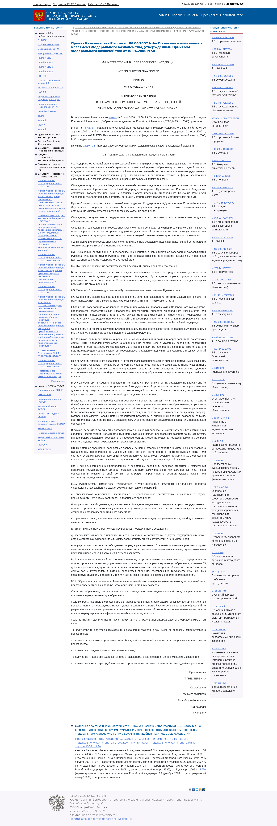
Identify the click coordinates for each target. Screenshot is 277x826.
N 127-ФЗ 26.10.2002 (221, 279)
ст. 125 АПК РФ (219, 683)
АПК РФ (42, 40)
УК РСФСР (43, 444)
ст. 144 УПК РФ (219, 572)
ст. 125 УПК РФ (219, 591)
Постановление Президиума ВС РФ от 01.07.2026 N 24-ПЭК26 (50, 363)
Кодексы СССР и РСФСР (51, 386)
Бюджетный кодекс (48, 44)
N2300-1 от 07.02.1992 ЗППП (225, 118)
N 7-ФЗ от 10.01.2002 (221, 160)
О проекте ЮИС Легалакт (69, 4)
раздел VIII (89, 145)
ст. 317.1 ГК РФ (218, 379)
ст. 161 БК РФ (218, 533)
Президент (209, 15)
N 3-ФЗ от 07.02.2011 (221, 176)
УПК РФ (42, 129)
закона (113, 117)
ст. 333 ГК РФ (218, 368)
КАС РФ (42, 92)
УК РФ (41, 124)
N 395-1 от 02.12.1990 (221, 349)
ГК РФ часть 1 (45, 58)
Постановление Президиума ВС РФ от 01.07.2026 (50, 183)
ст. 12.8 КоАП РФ (220, 487)
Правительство (231, 15)
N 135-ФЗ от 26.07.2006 (223, 203)
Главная (163, 15)
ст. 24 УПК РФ (218, 606)
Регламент (89, 127)
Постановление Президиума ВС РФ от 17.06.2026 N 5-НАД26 (50, 373)
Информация (42, 4)
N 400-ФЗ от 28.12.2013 (223, 37)
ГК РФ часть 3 (45, 66)
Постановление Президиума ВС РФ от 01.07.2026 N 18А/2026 (50, 353)
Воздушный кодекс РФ (50, 53)
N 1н (148, 765)
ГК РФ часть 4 (45, 71)
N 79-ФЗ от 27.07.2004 (222, 87)
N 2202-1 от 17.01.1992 (221, 268)
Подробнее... (58, 381)
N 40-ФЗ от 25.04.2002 (223, 64)
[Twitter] (197, 789)
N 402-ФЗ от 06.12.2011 (222, 187)
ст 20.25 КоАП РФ (220, 418)
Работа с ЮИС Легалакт (103, 4)
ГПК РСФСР (44, 394)
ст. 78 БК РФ (218, 460)
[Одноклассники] (200, 789)
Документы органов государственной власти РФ (51, 167)
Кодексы (178, 15)
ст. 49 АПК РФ (219, 648)
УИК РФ (42, 120)
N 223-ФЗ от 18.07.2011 (222, 249)
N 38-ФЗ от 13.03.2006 (222, 149)
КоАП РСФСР (45, 428)
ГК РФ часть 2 (45, 62)
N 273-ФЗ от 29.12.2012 (222, 76)
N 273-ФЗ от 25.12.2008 (223, 133)
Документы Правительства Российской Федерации (51, 157)
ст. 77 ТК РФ (217, 552)
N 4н (97, 761)
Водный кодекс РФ (48, 49)
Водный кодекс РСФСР (50, 390)
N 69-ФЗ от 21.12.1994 (222, 49)
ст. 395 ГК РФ (218, 395)
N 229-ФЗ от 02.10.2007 (223, 322)
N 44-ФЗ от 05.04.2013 (222, 310)
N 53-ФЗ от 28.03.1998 (222, 337)
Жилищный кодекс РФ (50, 87)
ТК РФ (41, 115)
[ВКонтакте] (193, 789)
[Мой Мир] (203, 789)
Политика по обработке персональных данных (101, 818)
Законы (192, 15)
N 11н (202, 769)
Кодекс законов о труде (51, 433)
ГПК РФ (42, 75)
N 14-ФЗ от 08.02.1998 (222, 237)
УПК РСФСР (44, 449)
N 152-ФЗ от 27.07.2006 (223, 295)
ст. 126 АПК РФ (219, 629)
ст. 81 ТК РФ (217, 441)
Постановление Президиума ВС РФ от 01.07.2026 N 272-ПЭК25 (50, 257)
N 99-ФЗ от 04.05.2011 (222, 218)
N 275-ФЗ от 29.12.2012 (222, 103)
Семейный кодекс (48, 111)
